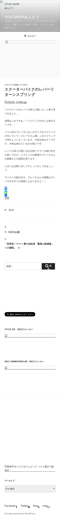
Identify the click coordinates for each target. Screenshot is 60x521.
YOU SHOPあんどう (22, 17)
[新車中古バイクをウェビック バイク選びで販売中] (30, 470)
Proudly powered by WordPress (20, 513)
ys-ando (24, 85)
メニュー (31, 36)
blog (11, 210)
